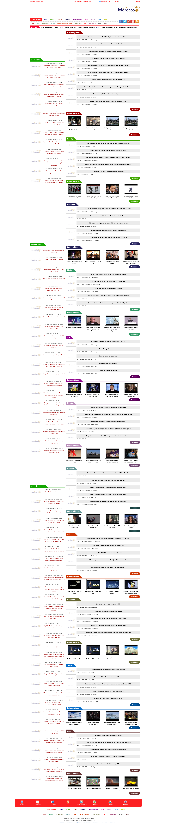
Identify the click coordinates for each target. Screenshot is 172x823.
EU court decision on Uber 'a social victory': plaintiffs (108, 281)
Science (70, 534)
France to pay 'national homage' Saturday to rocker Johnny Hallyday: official (54, 589)
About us (95, 804)
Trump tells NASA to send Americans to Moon (108, 553)
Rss (68, 804)
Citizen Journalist (81, 804)
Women (70, 469)
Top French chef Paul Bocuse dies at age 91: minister (108, 669)
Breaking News (73, 33)
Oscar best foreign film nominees (54, 491)
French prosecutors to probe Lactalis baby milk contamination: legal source (108, 414)
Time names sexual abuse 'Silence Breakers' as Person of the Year (108, 295)
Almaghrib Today (106, 1)
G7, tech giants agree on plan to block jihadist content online (108, 560)
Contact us (38, 804)
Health (70, 403)
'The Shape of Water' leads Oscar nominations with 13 (108, 341)
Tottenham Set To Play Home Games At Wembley (108, 171)
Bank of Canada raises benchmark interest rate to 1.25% (108, 230)
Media (69, 270)
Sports (70, 139)
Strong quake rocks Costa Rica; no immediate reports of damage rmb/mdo (54, 608)
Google (115, 1)
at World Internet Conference (74, 327)
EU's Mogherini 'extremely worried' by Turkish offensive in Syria (108, 72)
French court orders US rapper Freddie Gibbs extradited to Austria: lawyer (108, 164)
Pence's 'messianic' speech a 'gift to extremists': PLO (108, 79)
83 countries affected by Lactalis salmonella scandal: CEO (108, 407)
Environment (72, 600)
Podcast (125, 804)
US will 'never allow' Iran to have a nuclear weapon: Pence (108, 101)
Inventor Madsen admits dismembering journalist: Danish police (108, 303)
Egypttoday (78, 822)
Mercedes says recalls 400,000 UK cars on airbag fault (108, 756)
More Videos (134, 134)
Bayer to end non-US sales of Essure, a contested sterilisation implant (108, 436)
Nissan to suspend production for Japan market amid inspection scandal (108, 742)
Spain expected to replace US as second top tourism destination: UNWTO (108, 684)
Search (138, 1)
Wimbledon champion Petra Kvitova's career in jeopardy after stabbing (108, 157)
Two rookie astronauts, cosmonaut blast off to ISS (108, 545)
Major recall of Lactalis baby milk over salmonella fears (108, 421)
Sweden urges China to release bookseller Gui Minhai (68, 27)
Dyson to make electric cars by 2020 (108, 764)
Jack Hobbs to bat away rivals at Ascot (54, 317)
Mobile (22, 804)
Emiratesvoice (86, 822)
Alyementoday (104, 822)
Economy (71, 204)
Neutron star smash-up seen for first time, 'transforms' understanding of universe (54, 656)
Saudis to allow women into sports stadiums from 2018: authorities (108, 473)
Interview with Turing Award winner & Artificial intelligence (112, 329)
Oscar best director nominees (108, 356)
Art (68, 337)
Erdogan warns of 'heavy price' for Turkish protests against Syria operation (54, 163)
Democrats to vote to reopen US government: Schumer (108, 58)
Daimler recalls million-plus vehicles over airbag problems (108, 749)
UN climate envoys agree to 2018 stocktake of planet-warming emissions (108, 632)
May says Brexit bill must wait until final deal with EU (108, 480)
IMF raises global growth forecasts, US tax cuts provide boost (108, 223)
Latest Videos (73, 113)
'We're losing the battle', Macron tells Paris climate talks (108, 618)
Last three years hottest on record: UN (108, 604)
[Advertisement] (74, 9)
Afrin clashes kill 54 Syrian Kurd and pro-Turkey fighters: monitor (108, 65)
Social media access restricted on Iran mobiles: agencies (108, 274)
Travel (69, 665)
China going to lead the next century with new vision (93, 329)
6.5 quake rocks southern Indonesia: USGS (108, 611)
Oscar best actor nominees (108, 370)
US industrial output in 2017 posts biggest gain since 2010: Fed (108, 237)
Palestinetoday (95, 822)
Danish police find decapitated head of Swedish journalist (108, 501)
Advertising (53, 804)
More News (135, 109)
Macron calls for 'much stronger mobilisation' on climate (108, 625)
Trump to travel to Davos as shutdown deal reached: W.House (108, 51)
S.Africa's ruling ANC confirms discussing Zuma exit (108, 94)
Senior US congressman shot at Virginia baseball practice (108, 150)
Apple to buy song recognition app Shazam (108, 288)
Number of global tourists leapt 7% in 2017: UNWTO (108, 691)
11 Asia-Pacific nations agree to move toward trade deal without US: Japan (109, 27)
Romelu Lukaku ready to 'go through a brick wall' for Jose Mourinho (108, 143)
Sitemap (110, 804)
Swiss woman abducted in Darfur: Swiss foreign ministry (108, 487)
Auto (69, 731)
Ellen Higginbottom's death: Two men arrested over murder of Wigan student (53, 395)
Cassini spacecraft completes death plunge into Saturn (108, 567)
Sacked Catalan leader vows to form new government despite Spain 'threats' (108, 87)
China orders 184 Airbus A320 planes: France (108, 698)
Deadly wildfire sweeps (131, 657)
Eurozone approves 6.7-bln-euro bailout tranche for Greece (108, 216)
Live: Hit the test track (74, 788)
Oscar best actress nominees (108, 363)
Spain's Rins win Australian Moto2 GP (54, 278)
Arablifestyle (112, 822)
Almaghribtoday (70, 822)
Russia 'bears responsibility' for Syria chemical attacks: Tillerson (108, 37)
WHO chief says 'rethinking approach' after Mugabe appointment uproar (108, 428)
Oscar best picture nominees (108, 349)
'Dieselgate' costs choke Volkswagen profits (108, 735)
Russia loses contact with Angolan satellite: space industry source (108, 538)
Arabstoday (61, 822)
